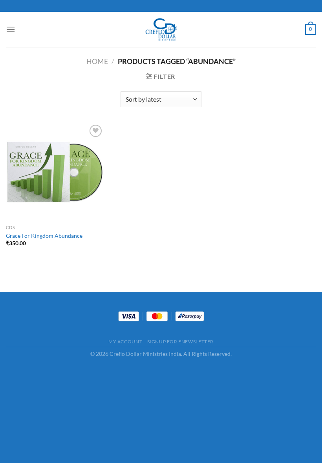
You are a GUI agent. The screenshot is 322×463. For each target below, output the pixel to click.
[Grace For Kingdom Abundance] (55, 172)
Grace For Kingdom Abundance (44, 235)
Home (97, 61)
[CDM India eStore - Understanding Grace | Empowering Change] (161, 29)
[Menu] (10, 29)
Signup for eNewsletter (180, 342)
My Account (125, 342)
